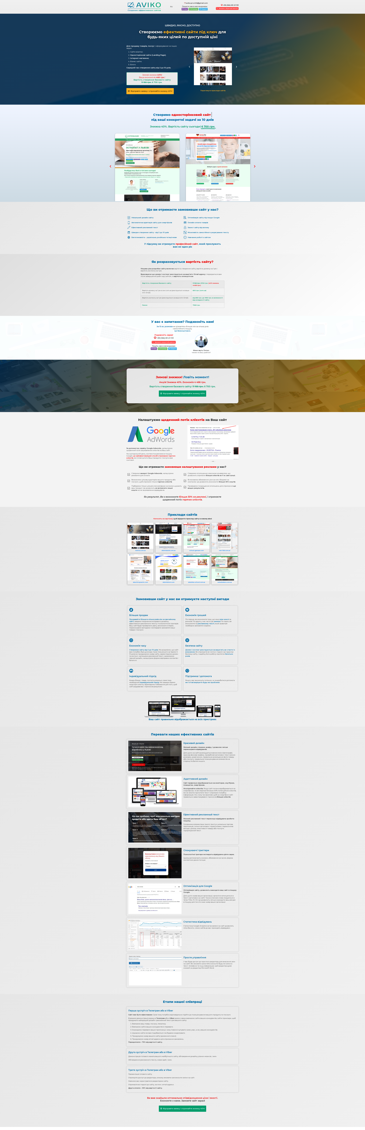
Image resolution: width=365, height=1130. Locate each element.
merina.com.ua (140, 550)
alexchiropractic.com (140, 582)
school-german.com (196, 550)
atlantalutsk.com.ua (168, 550)
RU (171, 7)
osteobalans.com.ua (224, 582)
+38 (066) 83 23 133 (231, 5)
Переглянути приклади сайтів (212, 91)
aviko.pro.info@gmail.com (197, 3)
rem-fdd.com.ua (224, 550)
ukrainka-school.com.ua (196, 582)
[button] (227, 8)
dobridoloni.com (168, 582)
